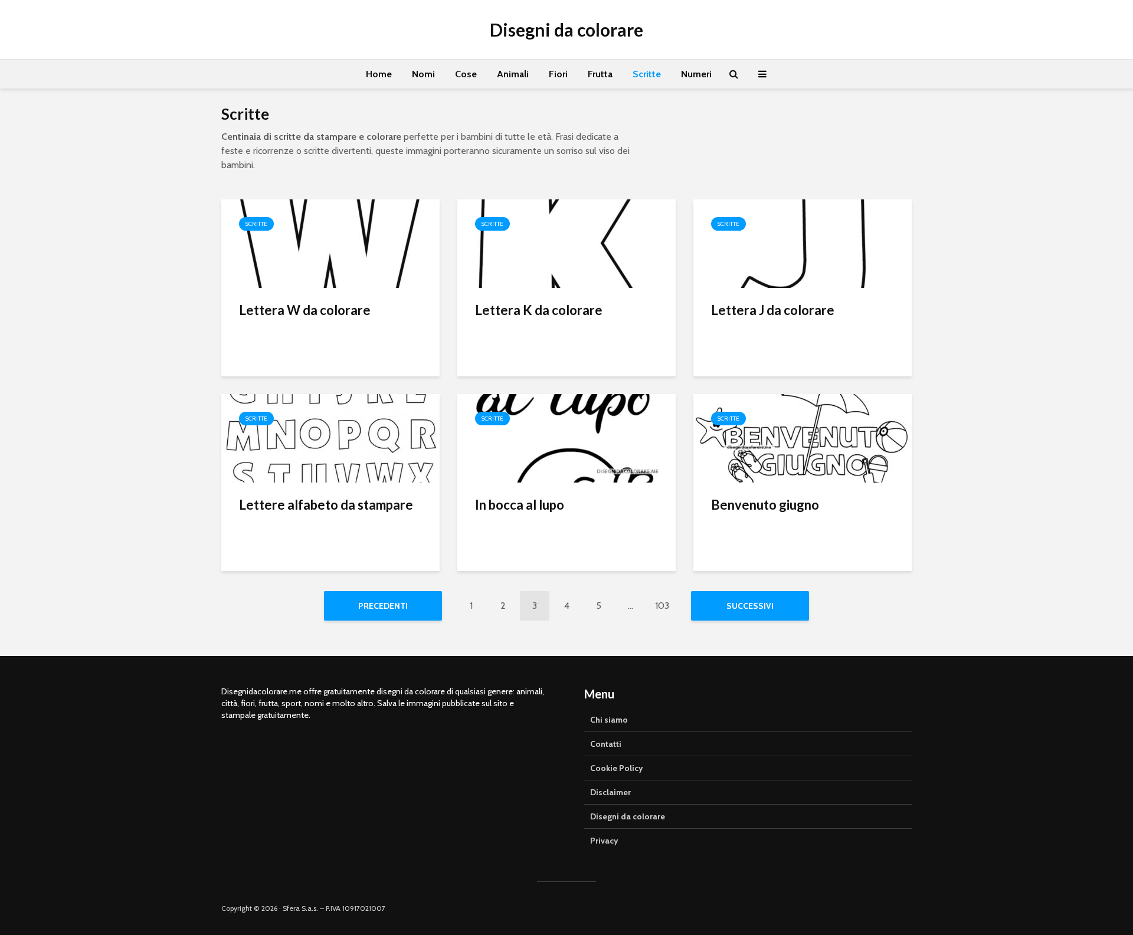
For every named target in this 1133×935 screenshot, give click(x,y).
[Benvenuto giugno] (802, 437)
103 (662, 605)
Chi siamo (609, 719)
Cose (466, 74)
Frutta (600, 74)
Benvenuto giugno (765, 505)
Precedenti (383, 606)
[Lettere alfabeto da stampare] (330, 437)
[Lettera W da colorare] (330, 242)
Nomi (423, 74)
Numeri (696, 74)
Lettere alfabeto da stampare (326, 505)
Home (379, 74)
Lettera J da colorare (772, 310)
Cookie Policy (616, 768)
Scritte (647, 74)
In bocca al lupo (519, 505)
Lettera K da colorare (538, 310)
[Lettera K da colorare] (566, 242)
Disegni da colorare (566, 29)
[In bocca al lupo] (566, 437)
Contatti (605, 744)
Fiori (558, 74)
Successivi (750, 606)
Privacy (604, 840)
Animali (513, 74)
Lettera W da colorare (305, 310)
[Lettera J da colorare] (802, 242)
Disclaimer (610, 792)
